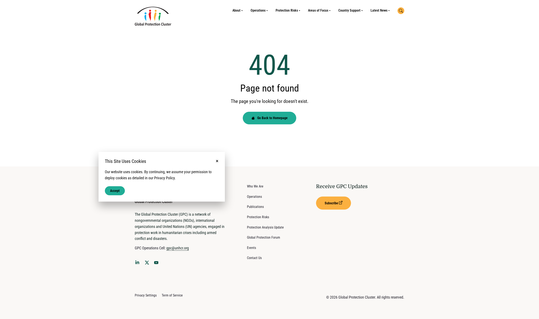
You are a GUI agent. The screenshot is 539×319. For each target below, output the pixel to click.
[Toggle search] (401, 10)
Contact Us (254, 258)
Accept (115, 191)
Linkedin (138, 263)
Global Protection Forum (263, 237)
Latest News (379, 10)
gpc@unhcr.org (177, 248)
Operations (258, 10)
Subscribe (331, 203)
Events (251, 248)
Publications (255, 207)
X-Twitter (148, 264)
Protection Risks (287, 10)
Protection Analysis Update (265, 227)
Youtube (157, 264)
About (236, 10)
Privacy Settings (146, 295)
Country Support (349, 10)
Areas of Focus (318, 10)
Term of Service (172, 295)
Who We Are (255, 186)
